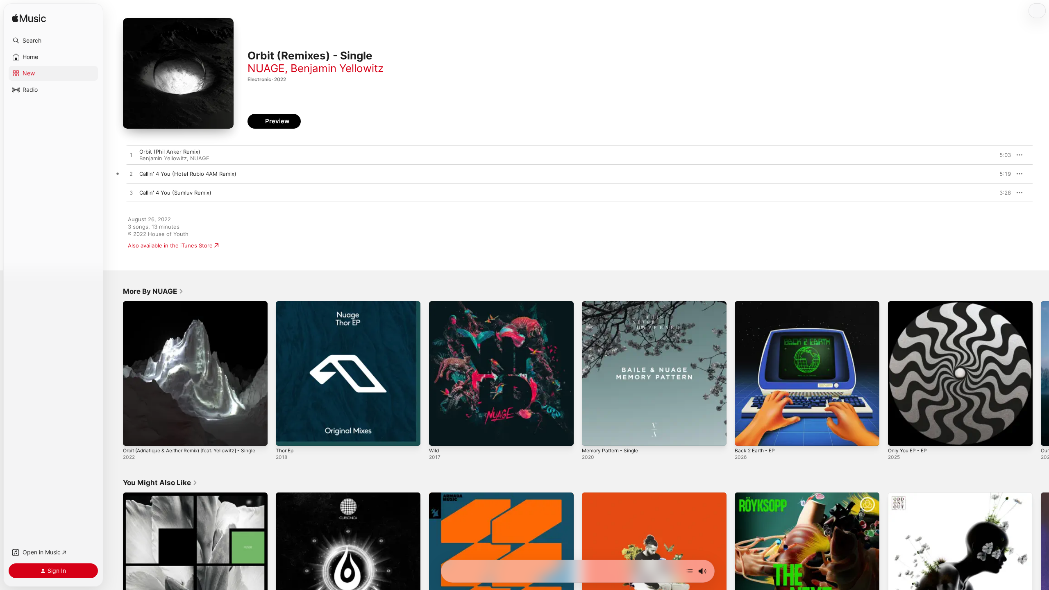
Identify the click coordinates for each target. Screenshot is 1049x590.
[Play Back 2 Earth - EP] (745, 435)
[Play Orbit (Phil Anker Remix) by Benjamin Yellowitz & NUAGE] (131, 155)
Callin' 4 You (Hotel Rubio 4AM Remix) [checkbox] (187, 173)
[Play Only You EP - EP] (898, 435)
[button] (53, 41)
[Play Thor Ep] (286, 435)
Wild (434, 304)
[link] (153, 291)
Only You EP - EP (909, 304)
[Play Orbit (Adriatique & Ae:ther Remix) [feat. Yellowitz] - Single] (133, 435)
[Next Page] (1041, 373)
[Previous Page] (114, 373)
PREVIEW (1002, 154)
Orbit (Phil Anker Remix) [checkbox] (169, 151)
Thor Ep (286, 304)
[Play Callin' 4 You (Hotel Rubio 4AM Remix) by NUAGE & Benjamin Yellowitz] (131, 174)
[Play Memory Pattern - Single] (592, 435)
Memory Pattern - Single (613, 304)
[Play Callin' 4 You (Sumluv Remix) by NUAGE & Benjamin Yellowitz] (131, 193)
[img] (29, 18)
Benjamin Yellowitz (337, 68)
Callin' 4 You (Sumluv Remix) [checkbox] (175, 192)
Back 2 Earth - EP (757, 304)
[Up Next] (690, 571)
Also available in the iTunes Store (170, 245)
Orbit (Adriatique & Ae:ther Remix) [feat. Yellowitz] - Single (190, 307)
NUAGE (266, 68)
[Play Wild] (439, 435)
